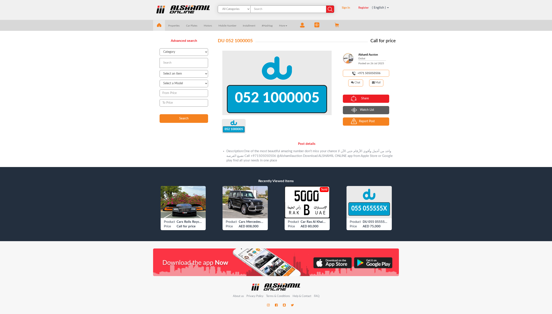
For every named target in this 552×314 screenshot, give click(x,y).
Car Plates (191, 25)
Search (183, 118)
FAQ (316, 296)
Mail (378, 82)
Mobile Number (227, 25)
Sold (324, 189)
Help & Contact (302, 296)
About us (238, 296)
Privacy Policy (255, 296)
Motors (208, 25)
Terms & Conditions (278, 296)
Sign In (346, 7)
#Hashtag (267, 25)
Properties (174, 25)
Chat (357, 82)
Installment (249, 25)
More (282, 25)
